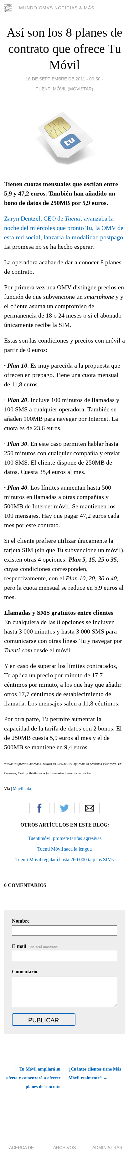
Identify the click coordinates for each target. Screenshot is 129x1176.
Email (90, 808)
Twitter (64, 808)
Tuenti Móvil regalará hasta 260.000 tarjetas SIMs (64, 859)
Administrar (107, 1147)
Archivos (64, 1147)
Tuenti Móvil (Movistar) (64, 88)
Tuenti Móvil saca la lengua (64, 849)
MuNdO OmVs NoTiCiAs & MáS (56, 7)
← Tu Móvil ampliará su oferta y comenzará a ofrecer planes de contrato (33, 1078)
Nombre (20, 921)
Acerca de (21, 1147)
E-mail (35, 946)
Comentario (24, 971)
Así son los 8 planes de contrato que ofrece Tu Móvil (64, 48)
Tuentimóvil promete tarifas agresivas (64, 838)
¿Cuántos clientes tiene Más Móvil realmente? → (95, 1073)
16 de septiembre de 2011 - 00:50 (63, 78)
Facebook (39, 808)
